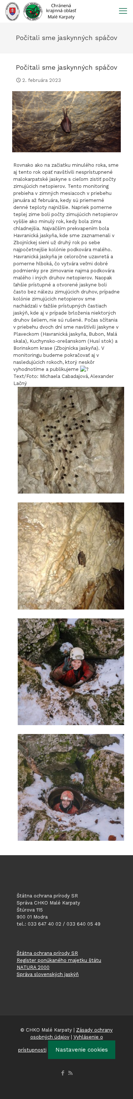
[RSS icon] (70, 1073)
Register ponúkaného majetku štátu (59, 960)
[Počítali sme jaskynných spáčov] (66, 121)
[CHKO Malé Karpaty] (41, 11)
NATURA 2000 (33, 967)
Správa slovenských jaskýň (48, 974)
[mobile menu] (123, 11)
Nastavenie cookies (81, 1049)
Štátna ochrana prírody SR (47, 953)
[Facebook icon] (62, 1073)
